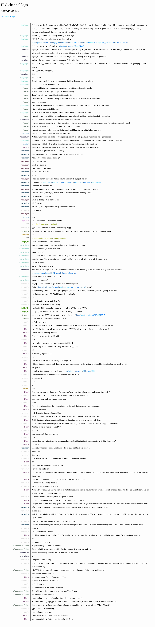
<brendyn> (24, 49)
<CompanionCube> (21, 546)
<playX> (25, 221)
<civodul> (25, 210)
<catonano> (24, 270)
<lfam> (26, 147)
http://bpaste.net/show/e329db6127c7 (90, 315)
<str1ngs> (25, 161)
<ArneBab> (24, 245)
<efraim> (25, 231)
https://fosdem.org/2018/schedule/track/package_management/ (62, 287)
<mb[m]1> (24, 242)
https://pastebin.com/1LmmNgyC (71, 46)
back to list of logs (8, 16)
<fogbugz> (24, 25)
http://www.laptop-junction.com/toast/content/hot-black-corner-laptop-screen (72, 182)
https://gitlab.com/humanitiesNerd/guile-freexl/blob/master (54, 273)
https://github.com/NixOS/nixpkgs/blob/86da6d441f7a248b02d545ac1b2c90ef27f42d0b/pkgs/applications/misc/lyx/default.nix (80, 43)
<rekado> (25, 151)
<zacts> (26, 88)
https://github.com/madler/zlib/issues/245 (79, 371)
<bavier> (25, 235)
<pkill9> (25, 133)
